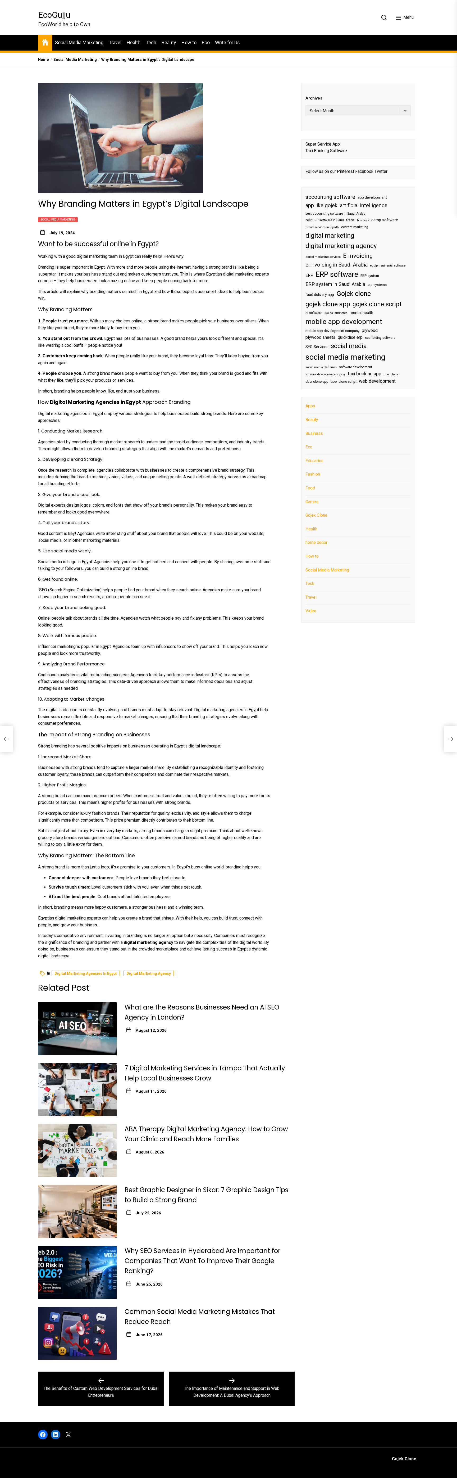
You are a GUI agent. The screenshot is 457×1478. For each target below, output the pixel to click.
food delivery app (319, 294)
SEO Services (316, 346)
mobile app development (343, 322)
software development (355, 367)
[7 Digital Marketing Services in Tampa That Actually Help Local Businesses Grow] (77, 1089)
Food (310, 487)
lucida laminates (336, 313)
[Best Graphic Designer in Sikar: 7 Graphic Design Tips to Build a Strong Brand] (77, 1211)
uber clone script (344, 382)
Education (314, 460)
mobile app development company (332, 331)
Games (311, 501)
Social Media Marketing (79, 42)
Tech (151, 42)
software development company (325, 374)
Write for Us (227, 42)
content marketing (354, 227)
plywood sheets (320, 337)
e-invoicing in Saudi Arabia (336, 265)
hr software (313, 313)
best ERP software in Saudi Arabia (330, 220)
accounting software (330, 196)
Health (133, 42)
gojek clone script (377, 304)
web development (377, 381)
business (363, 220)
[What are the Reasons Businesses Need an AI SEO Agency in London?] (77, 1028)
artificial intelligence (363, 205)
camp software (384, 220)
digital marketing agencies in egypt (85, 973)
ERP (309, 275)
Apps (310, 405)
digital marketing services (323, 256)
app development (372, 197)
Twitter (380, 171)
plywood (370, 330)
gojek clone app (327, 304)
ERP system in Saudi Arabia (335, 284)
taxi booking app (364, 373)
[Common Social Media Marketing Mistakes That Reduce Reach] (77, 1333)
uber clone (391, 374)
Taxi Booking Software (326, 150)
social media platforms (321, 367)
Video (310, 610)
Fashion (312, 474)
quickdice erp (350, 337)
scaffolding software (380, 338)
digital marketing (329, 235)
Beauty (169, 42)
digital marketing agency (148, 973)
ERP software (337, 274)
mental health (361, 312)
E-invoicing (358, 255)
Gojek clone (353, 294)
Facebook (364, 171)
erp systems (377, 285)
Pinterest (345, 171)
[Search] (384, 17)
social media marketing (345, 357)
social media (349, 345)
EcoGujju (54, 15)
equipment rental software (387, 265)
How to (188, 42)
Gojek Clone (316, 515)
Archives (313, 98)
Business (314, 433)
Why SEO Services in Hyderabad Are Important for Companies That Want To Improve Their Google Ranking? (202, 1261)
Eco (206, 42)
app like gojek (321, 205)
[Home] (45, 42)
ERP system (369, 276)
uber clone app (316, 382)
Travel (115, 42)
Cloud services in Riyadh (322, 227)
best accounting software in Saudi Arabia (335, 213)
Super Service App (322, 143)
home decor (316, 542)
